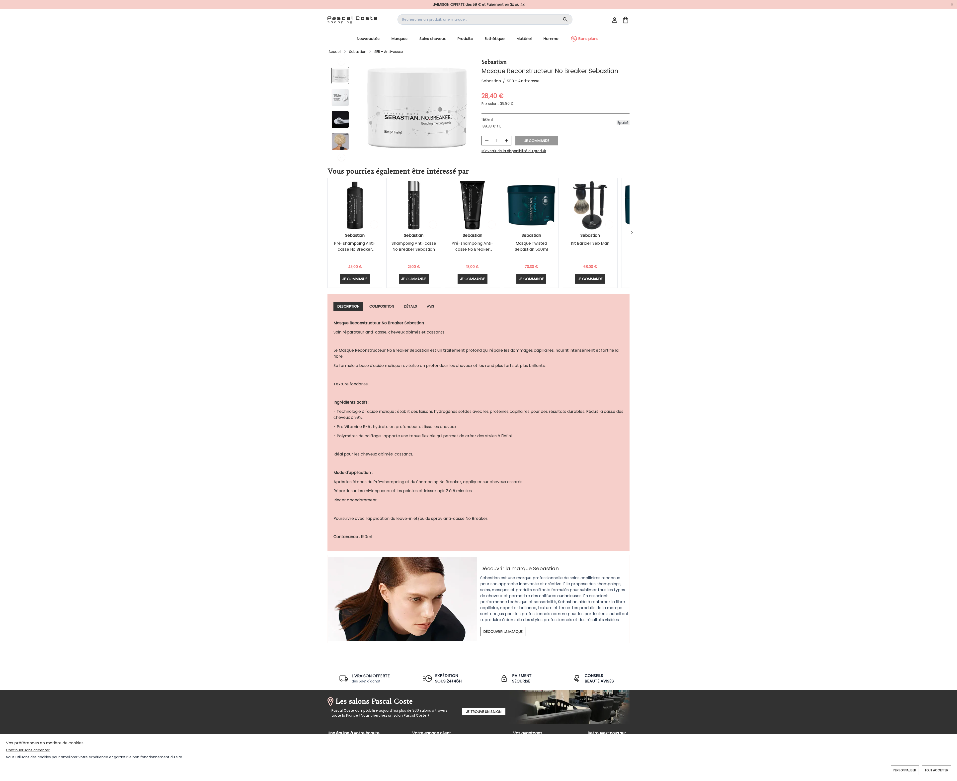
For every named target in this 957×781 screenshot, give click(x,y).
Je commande (536, 140)
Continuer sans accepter (28, 750)
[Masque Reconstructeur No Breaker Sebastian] (341, 76)
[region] (416, 109)
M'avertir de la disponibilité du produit (513, 150)
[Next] (632, 233)
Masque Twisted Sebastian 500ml (531, 246)
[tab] (348, 306)
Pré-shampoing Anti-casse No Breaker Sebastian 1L (355, 249)
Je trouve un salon (483, 711)
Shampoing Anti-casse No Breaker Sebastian (414, 246)
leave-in (403, 518)
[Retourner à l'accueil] (352, 19)
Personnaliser (904, 770)
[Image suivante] (341, 157)
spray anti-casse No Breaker (459, 518)
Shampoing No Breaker (438, 482)
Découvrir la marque (503, 631)
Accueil (334, 51)
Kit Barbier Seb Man (590, 243)
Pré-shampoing (388, 482)
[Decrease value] (487, 140)
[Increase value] (506, 140)
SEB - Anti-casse (388, 51)
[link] (478, 4)
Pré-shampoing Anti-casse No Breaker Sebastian (472, 249)
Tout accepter (936, 770)
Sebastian (357, 51)
